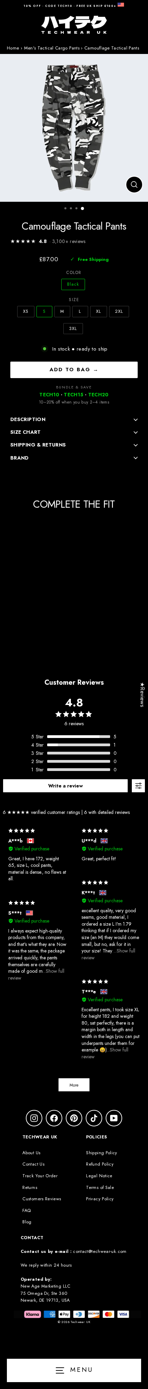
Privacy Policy (100, 1198)
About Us (31, 1152)
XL (98, 311)
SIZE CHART (25, 432)
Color (74, 272)
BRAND (19, 457)
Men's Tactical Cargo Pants (52, 48)
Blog (26, 1222)
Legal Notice (99, 1175)
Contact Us (33, 1164)
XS (26, 311)
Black (73, 284)
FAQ (26, 1210)
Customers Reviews (41, 1198)
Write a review (65, 785)
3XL (73, 328)
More (74, 1085)
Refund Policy (100, 1164)
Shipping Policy (101, 1152)
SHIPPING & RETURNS (38, 444)
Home (13, 48)
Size (74, 300)
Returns (29, 1187)
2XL (119, 311)
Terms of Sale (100, 1187)
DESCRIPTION (27, 419)
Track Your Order (39, 1175)
